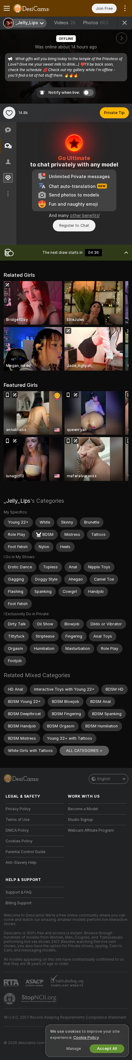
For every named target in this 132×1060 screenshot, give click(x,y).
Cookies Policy (19, 841)
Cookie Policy (86, 1037)
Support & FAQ (19, 892)
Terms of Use (17, 820)
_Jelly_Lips (17, 501)
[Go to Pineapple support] (10, 999)
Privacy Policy (18, 809)
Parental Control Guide (25, 852)
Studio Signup (80, 820)
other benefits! (85, 215)
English (103, 779)
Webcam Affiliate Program (91, 830)
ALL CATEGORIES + (84, 750)
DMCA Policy (17, 830)
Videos (65, 22)
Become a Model (83, 809)
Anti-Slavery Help (21, 862)
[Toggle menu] (7, 8)
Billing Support (19, 903)
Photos (95, 22)
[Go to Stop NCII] (39, 998)
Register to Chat (74, 225)
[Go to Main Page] (40, 8)
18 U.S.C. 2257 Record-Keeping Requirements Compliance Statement (65, 1017)
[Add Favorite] (9, 113)
